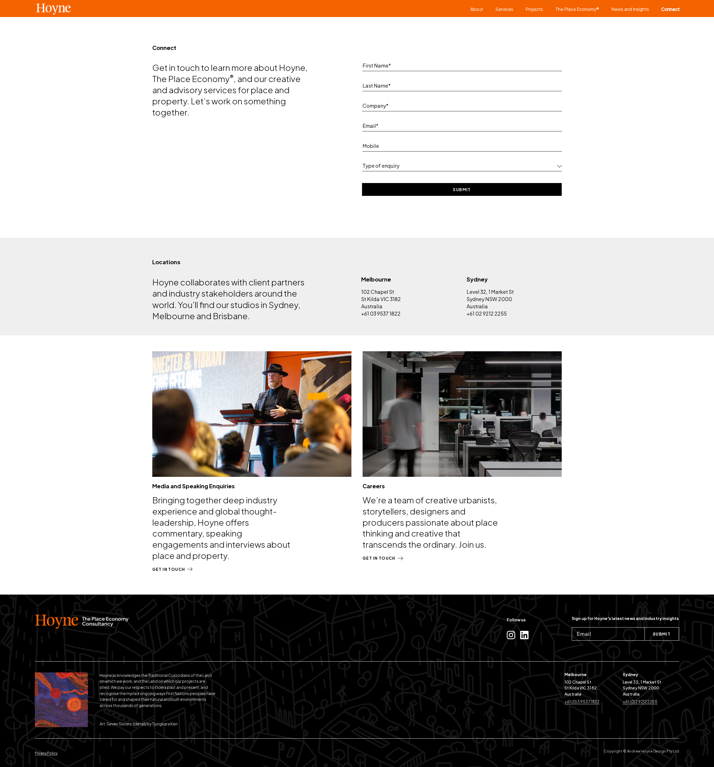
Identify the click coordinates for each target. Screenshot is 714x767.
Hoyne (73, 8)
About (476, 9)
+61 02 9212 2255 (487, 313)
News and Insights (630, 9)
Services (504, 9)
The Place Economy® (577, 9)
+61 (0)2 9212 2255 (640, 701)
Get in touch (168, 569)
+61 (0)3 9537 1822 (582, 701)
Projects (534, 9)
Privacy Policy (46, 753)
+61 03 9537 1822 (381, 313)
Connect (670, 9)
